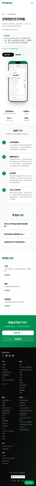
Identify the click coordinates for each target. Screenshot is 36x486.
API (20, 364)
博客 (20, 372)
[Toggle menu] (32, 3)
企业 (3, 367)
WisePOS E (22, 405)
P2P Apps (5, 463)
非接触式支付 (6, 413)
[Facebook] (10, 356)
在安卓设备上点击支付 (25, 369)
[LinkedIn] (6, 356)
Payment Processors (8, 458)
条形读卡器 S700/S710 (26, 410)
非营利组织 (5, 449)
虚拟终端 (22, 390)
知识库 (21, 382)
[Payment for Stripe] (7, 3)
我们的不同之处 (6, 372)
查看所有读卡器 (24, 429)
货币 (3, 415)
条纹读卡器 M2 (23, 400)
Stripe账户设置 (13, 48)
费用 (3, 403)
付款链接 (4, 426)
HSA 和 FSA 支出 (7, 446)
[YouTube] (13, 356)
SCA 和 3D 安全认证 (8, 431)
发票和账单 (5, 421)
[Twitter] (3, 356)
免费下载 (7, 54)
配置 (3, 405)
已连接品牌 (5, 375)
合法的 (14, 480)
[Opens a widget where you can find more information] (29, 482)
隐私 (18, 480)
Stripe (4, 455)
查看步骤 (18, 54)
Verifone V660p (24, 408)
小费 (3, 439)
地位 (22, 480)
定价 (3, 377)
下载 (20, 375)
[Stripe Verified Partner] (18, 476)
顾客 (3, 418)
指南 (3, 14)
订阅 (3, 433)
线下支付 (4, 423)
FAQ (20, 377)
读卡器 (4, 364)
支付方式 (22, 387)
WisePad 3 (22, 403)
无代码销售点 (23, 385)
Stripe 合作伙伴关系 (8, 380)
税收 (3, 436)
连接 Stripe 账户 (7, 408)
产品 (3, 428)
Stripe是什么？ (6, 400)
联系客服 (18, 339)
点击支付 (22, 427)
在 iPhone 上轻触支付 (25, 367)
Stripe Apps (5, 460)
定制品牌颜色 (6, 410)
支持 (20, 393)
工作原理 (4, 369)
